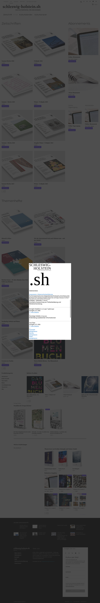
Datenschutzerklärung (45, 294)
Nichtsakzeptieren (33, 334)
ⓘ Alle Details (34, 312)
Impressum (33, 294)
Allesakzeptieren (33, 337)
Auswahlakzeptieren (33, 330)
